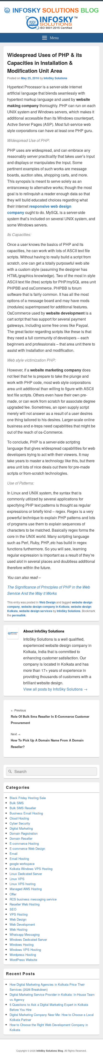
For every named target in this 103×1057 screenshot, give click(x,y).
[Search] (9, 771)
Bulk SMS (17, 803)
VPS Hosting (19, 914)
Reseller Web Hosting (25, 904)
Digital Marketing (21, 828)
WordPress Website (23, 959)
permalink (19, 615)
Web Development (22, 924)
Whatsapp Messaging (25, 934)
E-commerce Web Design (27, 848)
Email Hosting (19, 858)
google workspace (22, 863)
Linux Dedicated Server (26, 873)
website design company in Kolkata (45, 606)
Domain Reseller (21, 838)
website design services (35, 611)
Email (13, 853)
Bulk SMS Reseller (23, 808)
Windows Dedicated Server (28, 939)
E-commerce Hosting (24, 843)
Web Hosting (18, 929)
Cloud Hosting (19, 818)
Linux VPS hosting (22, 883)
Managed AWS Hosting (26, 889)
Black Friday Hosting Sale (28, 798)
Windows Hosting (22, 944)
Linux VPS (17, 878)
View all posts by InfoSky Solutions (55, 689)
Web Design (47, 602)
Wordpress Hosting (23, 954)
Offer (13, 894)
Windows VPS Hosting (25, 949)
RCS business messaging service (33, 899)
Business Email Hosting (26, 813)
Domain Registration (24, 833)
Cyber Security (20, 823)
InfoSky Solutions (55, 78)
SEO (13, 909)
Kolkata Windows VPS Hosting (31, 868)
